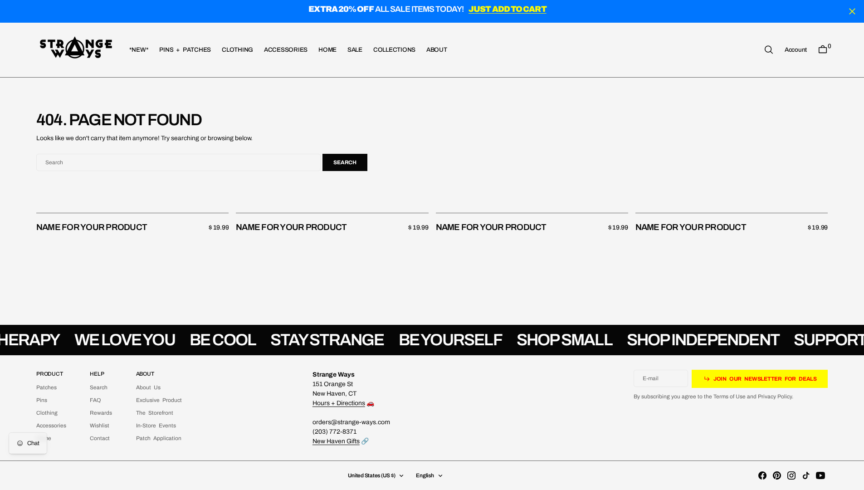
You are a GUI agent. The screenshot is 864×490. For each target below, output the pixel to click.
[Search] (769, 49)
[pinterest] (777, 475)
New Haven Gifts (336, 441)
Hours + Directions (338, 403)
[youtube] (820, 475)
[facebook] (762, 475)
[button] (796, 49)
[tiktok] (806, 475)
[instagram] (791, 475)
